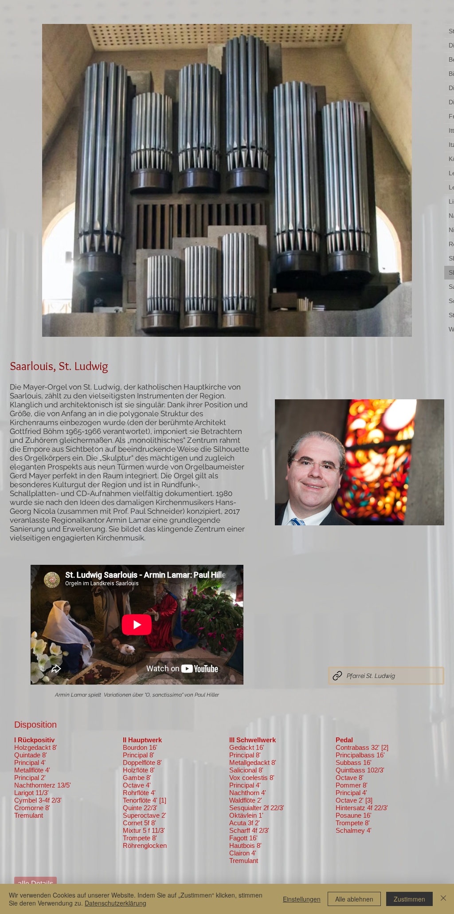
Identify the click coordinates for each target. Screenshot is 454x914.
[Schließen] (443, 899)
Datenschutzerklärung (115, 902)
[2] (384, 747)
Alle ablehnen (354, 898)
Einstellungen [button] (302, 898)
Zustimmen (409, 898)
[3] (368, 800)
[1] (162, 800)
